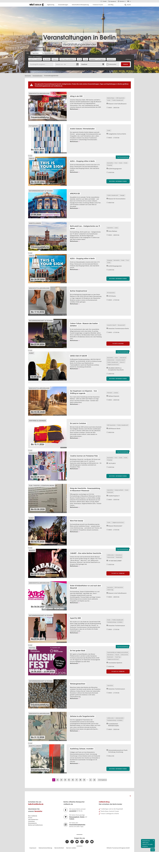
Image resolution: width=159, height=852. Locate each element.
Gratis (108, 100)
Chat (152, 850)
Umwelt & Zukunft (111, 325)
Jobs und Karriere (33, 819)
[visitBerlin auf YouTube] (77, 841)
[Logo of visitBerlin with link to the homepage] (36, 4)
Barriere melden (71, 848)
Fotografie (33, 126)
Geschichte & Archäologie (39, 93)
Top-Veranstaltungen (48, 53)
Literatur (116, 392)
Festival (32, 648)
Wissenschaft (121, 325)
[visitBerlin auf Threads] (72, 841)
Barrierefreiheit (59, 848)
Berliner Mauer (110, 98)
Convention (31, 821)
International (123, 357)
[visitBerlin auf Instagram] (82, 841)
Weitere (128, 59)
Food (116, 163)
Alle (27, 53)
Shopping (109, 165)
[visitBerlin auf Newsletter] (92, 841)
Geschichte (110, 227)
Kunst (31, 353)
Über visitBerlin (32, 816)
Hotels (82, 817)
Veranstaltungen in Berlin (79, 37)
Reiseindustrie (32, 823)
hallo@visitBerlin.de (35, 804)
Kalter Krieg (110, 589)
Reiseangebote (74, 817)
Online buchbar (112, 64)
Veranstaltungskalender (79, 44)
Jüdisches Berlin (120, 718)
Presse (30, 817)
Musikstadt (110, 492)
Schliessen (153, 840)
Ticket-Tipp (117, 657)
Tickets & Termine (118, 573)
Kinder (125, 163)
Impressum (32, 848)
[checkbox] (35, 59)
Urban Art (122, 362)
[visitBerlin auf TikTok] (87, 841)
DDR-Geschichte (120, 98)
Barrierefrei (110, 163)
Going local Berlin (119, 490)
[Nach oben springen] (130, 796)
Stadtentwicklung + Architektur (115, 622)
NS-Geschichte (111, 292)
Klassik (117, 654)
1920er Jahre (110, 555)
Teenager (122, 195)
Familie (31, 158)
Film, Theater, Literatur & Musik (41, 485)
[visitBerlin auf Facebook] (67, 841)
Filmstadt (109, 392)
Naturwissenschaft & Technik (41, 191)
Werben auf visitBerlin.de (35, 825)
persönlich (72, 811)
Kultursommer (110, 360)
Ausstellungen (35, 223)
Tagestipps (35, 53)
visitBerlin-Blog (104, 802)
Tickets (71, 819)
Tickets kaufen (118, 343)
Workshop (33, 453)
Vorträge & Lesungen (37, 421)
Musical (32, 550)
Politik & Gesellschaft (117, 100)
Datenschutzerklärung (45, 848)
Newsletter (38, 811)
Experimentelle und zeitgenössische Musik (117, 652)
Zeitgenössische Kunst (113, 364)
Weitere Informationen (118, 181)
